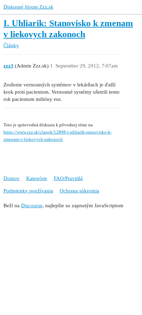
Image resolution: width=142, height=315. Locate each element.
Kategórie (36, 178)
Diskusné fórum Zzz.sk (28, 7)
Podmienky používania (28, 190)
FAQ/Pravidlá (68, 178)
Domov (11, 178)
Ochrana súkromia (79, 190)
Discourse (31, 205)
